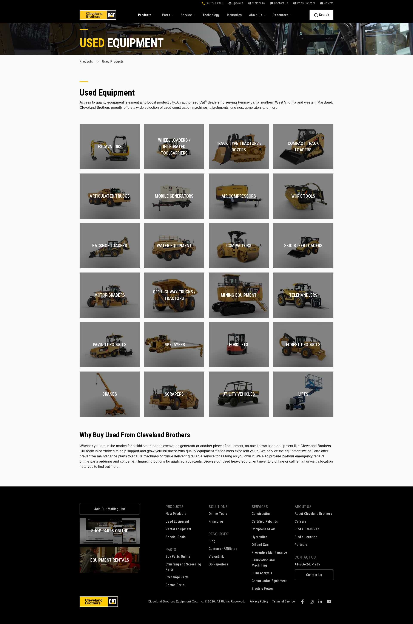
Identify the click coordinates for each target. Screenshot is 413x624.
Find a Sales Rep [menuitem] (307, 529)
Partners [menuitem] (301, 545)
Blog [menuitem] (212, 541)
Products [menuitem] (174, 506)
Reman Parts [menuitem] (175, 585)
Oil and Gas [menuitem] (260, 545)
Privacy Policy (259, 601)
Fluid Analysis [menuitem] (262, 573)
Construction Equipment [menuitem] (269, 581)
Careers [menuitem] (301, 521)
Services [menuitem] (260, 506)
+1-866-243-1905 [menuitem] (307, 564)
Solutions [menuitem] (218, 506)
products (86, 61)
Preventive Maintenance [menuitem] (269, 552)
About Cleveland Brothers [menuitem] (313, 514)
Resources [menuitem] (218, 534)
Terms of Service (283, 601)
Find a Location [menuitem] (306, 537)
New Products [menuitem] (176, 514)
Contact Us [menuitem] (305, 557)
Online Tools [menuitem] (218, 514)
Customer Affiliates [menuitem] (223, 549)
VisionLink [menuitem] (216, 556)
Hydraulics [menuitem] (260, 537)
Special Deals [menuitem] (176, 537)
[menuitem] (211, 15)
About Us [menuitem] (303, 506)
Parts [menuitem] (171, 549)
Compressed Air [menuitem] (263, 529)
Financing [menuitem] (216, 521)
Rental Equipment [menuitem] (178, 529)
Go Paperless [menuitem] (218, 564)
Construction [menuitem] (261, 514)
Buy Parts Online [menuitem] (178, 556)
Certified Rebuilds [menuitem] (265, 521)
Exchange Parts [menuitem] (177, 577)
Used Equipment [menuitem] (177, 521)
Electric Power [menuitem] (262, 589)
